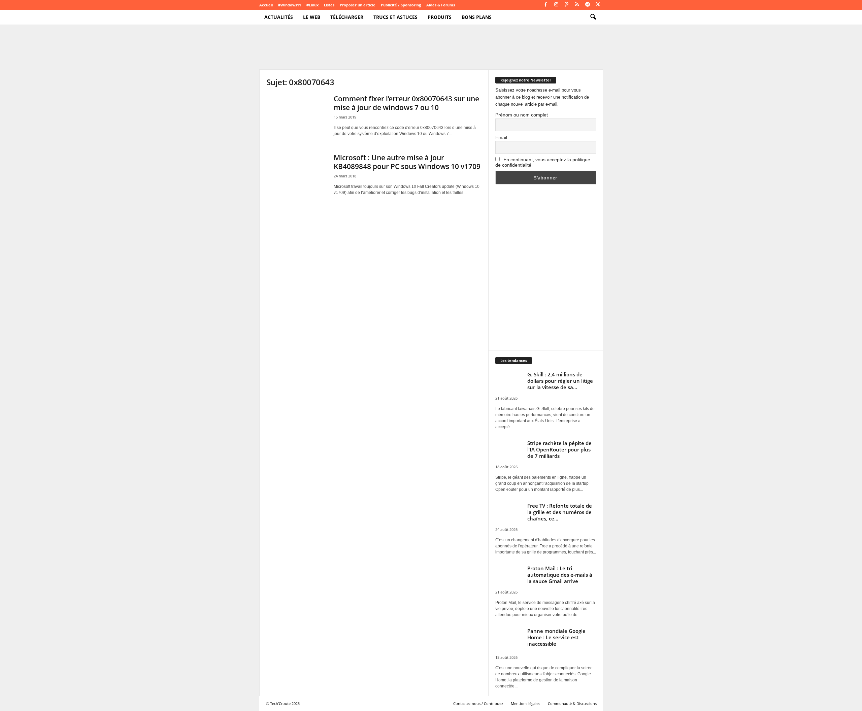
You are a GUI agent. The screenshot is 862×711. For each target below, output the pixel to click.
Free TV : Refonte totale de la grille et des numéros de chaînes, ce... (559, 512)
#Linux (312, 4)
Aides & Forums (440, 4)
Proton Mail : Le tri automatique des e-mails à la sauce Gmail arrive (559, 574)
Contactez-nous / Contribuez (478, 703)
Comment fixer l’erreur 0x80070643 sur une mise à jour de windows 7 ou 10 (406, 103)
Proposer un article (357, 4)
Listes (329, 4)
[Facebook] (546, 5)
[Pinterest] (567, 5)
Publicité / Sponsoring (401, 4)
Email (501, 137)
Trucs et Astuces (395, 17)
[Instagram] (556, 5)
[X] (598, 5)
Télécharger (346, 17)
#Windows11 (289, 4)
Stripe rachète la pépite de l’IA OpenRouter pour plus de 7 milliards (559, 449)
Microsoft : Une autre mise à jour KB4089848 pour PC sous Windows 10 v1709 (407, 162)
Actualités (278, 17)
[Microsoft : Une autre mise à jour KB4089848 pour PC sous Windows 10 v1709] (296, 176)
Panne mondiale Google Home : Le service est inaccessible (556, 637)
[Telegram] (588, 5)
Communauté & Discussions (572, 703)
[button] (593, 17)
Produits (440, 17)
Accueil (266, 4)
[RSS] (577, 5)
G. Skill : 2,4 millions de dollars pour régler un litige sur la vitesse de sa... (560, 381)
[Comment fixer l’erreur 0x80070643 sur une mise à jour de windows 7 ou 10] (296, 117)
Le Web (311, 17)
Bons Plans (477, 17)
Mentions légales (525, 703)
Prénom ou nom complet (521, 114)
